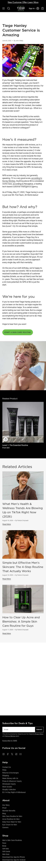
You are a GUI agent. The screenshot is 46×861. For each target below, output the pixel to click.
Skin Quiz (5, 854)
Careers (5, 827)
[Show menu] (3, 8)
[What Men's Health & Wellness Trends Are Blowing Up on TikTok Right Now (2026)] (23, 485)
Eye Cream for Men (9, 825)
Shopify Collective (9, 789)
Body (4, 846)
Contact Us (6, 767)
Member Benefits (8, 811)
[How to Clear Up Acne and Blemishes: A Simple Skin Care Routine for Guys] (23, 599)
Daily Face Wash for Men (11, 822)
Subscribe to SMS (9, 741)
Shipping (5, 775)
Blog (4, 813)
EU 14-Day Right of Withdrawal (14, 792)
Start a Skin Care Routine (17, 332)
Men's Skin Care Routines (12, 840)
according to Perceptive (23, 184)
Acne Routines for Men (11, 819)
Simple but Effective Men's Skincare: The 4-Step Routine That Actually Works (22, 567)
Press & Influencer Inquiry (12, 781)
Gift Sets (5, 849)
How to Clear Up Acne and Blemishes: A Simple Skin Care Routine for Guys (21, 621)
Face (4, 843)
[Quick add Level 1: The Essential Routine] (6, 439)
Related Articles (17, 466)
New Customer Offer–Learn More (23, 2)
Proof (4, 808)
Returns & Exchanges (10, 773)
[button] (8, 8)
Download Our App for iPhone (13, 857)
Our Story (6, 805)
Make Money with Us (10, 778)
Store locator (7, 787)
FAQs (4, 770)
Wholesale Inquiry (9, 784)
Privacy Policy (39, 734)
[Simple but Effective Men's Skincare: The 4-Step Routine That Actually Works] (23, 544)
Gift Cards (6, 851)
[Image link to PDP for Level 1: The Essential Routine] (23, 422)
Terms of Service (10, 736)
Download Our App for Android (13, 860)
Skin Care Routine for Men (12, 816)
